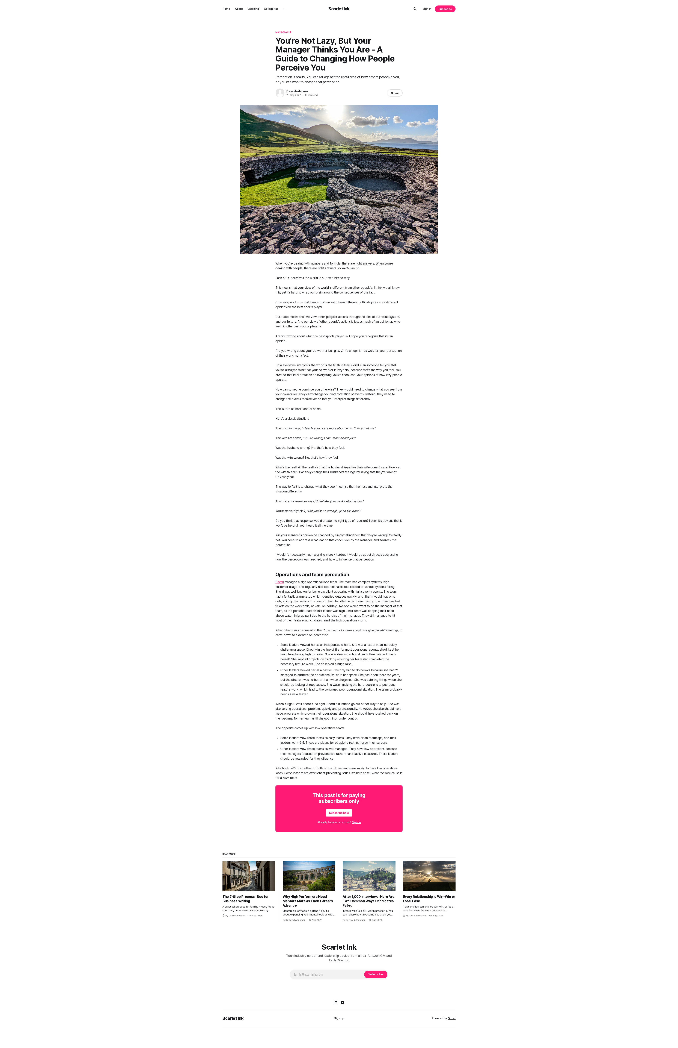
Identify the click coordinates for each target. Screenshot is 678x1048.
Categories (271, 8)
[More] (285, 9)
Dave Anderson (297, 91)
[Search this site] (415, 9)
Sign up (339, 1018)
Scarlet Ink (339, 8)
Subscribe (445, 9)
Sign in (427, 8)
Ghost (452, 1018)
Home (226, 8)
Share (395, 93)
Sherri (279, 582)
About (239, 8)
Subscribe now (339, 813)
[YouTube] (342, 1002)
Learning (253, 8)
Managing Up (283, 32)
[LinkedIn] (335, 1002)
